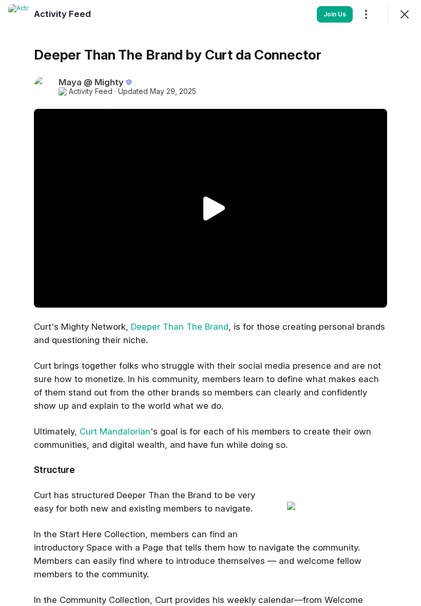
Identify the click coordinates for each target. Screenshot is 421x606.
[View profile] (18, 14)
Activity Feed (90, 91)
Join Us (334, 14)
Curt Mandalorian (115, 431)
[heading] (62, 14)
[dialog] (210, 303)
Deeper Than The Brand (179, 326)
